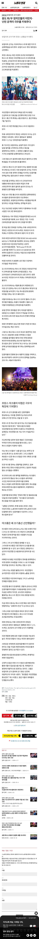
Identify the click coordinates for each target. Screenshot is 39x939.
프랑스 (14, 696)
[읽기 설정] (34, 30)
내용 (3, 900)
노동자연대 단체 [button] (14, 7)
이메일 (4, 890)
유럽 (10, 696)
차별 (6, 702)
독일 (13, 698)
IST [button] (36, 7)
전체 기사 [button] (4, 7)
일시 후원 (30, 716)
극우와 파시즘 (8, 700)
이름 (3, 870)
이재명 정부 (16, 10)
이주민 (10, 702)
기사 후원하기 (26, 711)
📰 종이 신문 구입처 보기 (20, 725)
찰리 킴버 (4, 30)
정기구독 (6, 716)
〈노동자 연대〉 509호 (19, 27)
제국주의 (4, 10)
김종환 (6, 691)
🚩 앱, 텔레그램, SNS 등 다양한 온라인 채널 (19, 741)
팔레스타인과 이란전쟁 (26, 10)
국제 (6, 696)
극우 (9, 10)
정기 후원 (18, 716)
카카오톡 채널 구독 (10, 736)
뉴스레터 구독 (28, 736)
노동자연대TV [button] (26, 7)
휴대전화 (4, 880)
